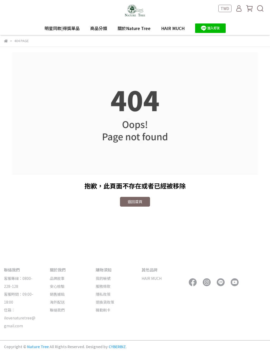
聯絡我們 (57, 310)
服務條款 (103, 286)
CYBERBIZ (117, 346)
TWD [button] (225, 8)
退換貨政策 (105, 302)
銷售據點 (57, 294)
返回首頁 (135, 201)
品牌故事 (57, 278)
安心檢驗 (57, 286)
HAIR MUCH (173, 28)
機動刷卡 (103, 310)
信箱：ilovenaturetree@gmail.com (19, 317)
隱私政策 (103, 294)
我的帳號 (103, 278)
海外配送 (57, 302)
